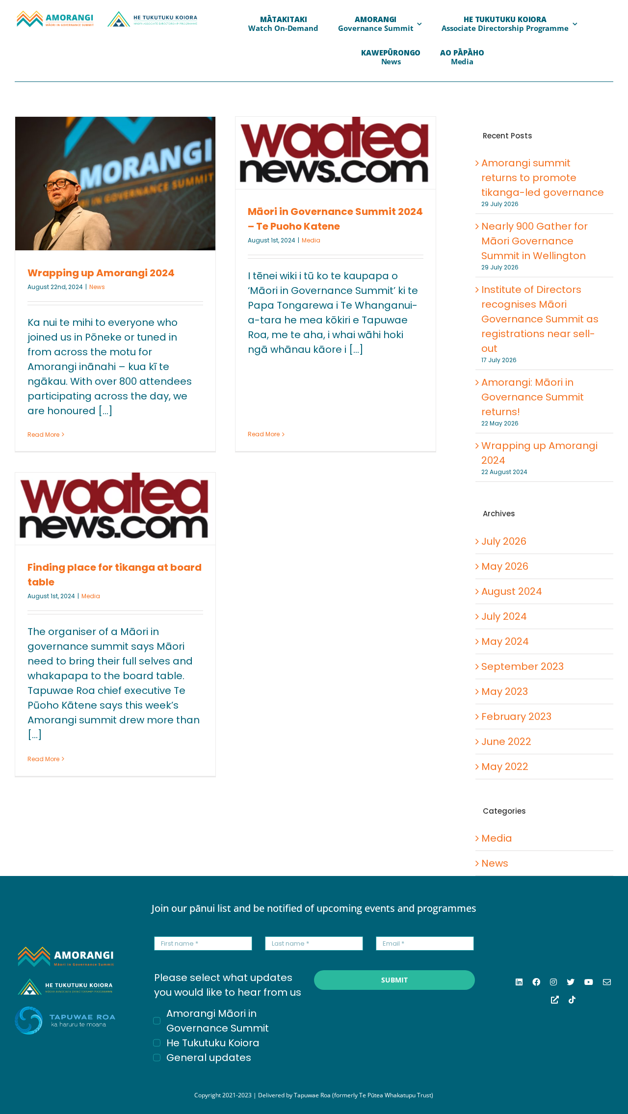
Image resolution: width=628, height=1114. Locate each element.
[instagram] (553, 982)
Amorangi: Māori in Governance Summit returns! (532, 397)
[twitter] (571, 982)
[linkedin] (519, 982)
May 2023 (504, 691)
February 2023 (516, 716)
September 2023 (522, 666)
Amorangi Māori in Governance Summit (217, 1021)
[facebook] (536, 982)
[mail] (607, 982)
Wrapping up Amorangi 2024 (101, 273)
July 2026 (503, 541)
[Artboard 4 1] (55, 15)
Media (311, 240)
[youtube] (588, 982)
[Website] (555, 1000)
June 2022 (506, 741)
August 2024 (511, 591)
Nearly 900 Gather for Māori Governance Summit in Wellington (534, 241)
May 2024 (505, 641)
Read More (43, 434)
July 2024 (504, 616)
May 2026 (504, 566)
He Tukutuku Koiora (213, 1043)
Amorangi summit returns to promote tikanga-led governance (542, 177)
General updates (208, 1057)
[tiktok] (572, 1000)
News (97, 287)
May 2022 (504, 766)
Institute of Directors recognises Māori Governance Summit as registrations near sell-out (540, 319)
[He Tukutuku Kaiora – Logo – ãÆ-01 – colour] (152, 15)
